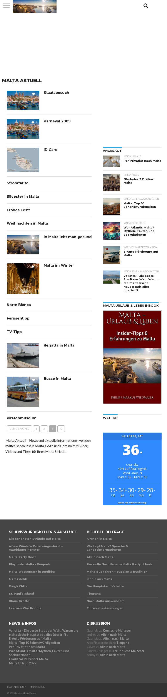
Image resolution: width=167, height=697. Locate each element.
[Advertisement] (83, 44)
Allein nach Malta (114, 634)
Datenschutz (16, 687)
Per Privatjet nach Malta (27, 647)
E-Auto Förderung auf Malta (30, 638)
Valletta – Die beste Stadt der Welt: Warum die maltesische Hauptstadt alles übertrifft (43, 632)
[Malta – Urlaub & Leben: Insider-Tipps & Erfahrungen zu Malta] (132, 403)
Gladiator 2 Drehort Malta (28, 659)
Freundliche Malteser (128, 651)
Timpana (122, 643)
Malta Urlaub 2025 (22, 663)
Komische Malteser (117, 630)
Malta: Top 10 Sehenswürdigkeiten (34, 643)
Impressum (37, 687)
